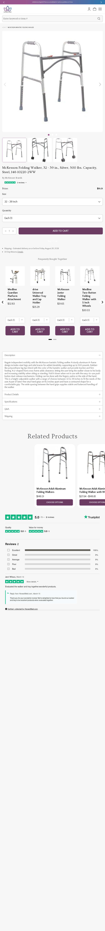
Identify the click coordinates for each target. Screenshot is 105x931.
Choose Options (54, 502)
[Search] (99, 18)
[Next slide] (101, 2)
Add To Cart (61, 231)
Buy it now (52, 241)
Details (20, 252)
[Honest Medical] (7, 9)
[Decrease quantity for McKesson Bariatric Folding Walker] (5, 231)
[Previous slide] (3, 2)
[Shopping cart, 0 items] (94, 9)
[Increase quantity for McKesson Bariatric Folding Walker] (13, 231)
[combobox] (49, 18)
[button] (52, 135)
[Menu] (100, 9)
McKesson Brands (13, 178)
